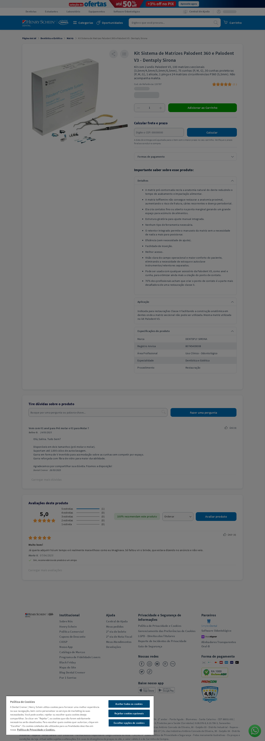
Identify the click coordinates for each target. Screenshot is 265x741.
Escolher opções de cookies (129, 723)
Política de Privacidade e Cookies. (36, 729)
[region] (80, 715)
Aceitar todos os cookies (129, 704)
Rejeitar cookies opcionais (129, 713)
